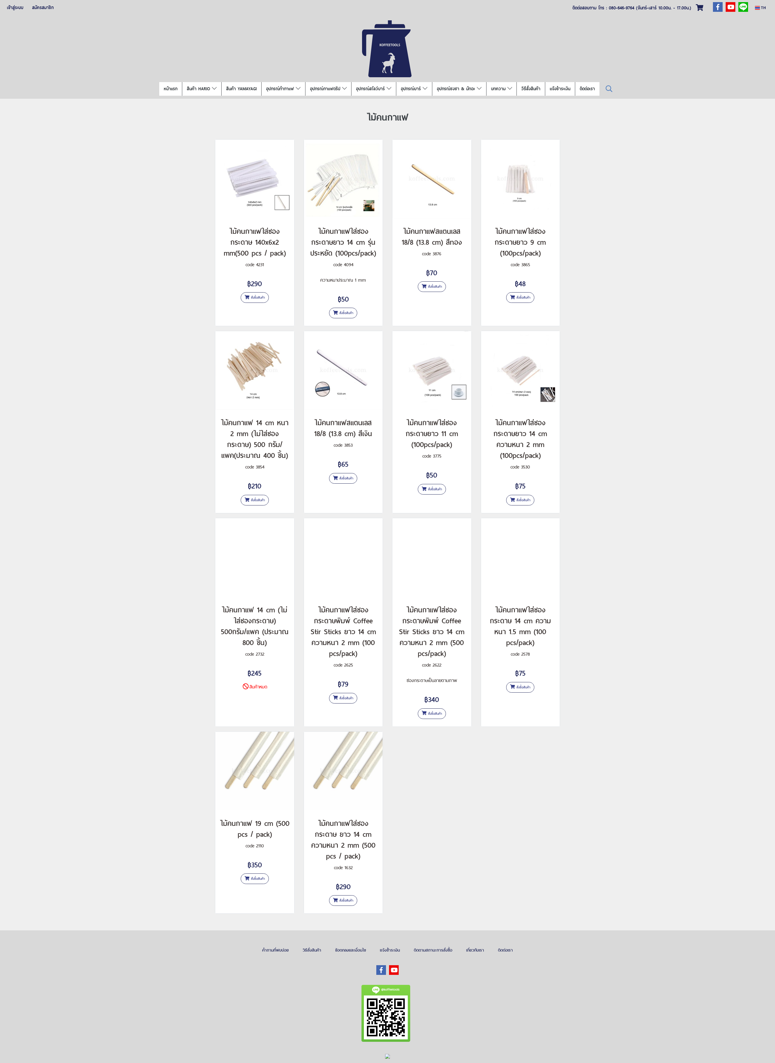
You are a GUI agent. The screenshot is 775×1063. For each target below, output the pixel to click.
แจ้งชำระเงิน (560, 88)
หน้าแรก (170, 88)
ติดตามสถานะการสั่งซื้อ (433, 950)
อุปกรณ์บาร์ (412, 88)
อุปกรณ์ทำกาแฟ (281, 88)
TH (763, 7)
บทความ (499, 88)
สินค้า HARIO (199, 88)
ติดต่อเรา (587, 88)
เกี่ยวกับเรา (475, 950)
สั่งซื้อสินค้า (257, 297)
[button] (609, 89)
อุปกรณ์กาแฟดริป (326, 88)
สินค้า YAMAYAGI (241, 88)
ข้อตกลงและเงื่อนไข (350, 950)
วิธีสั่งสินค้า (530, 88)
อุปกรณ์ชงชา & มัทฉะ (457, 88)
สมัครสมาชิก (43, 7)
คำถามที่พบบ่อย (275, 950)
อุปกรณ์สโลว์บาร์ (371, 88)
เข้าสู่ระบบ (15, 7)
